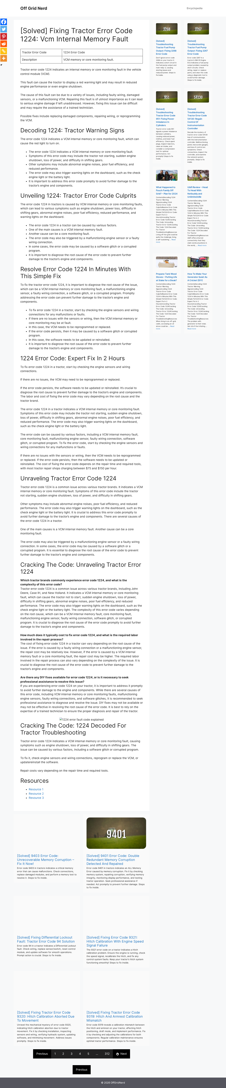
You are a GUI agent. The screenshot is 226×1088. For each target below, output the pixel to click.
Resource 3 (36, 797)
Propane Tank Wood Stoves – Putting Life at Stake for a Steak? (166, 277)
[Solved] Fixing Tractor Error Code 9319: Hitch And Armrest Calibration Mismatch (115, 1016)
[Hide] (1, 65)
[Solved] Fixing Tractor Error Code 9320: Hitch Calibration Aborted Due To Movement (45, 1016)
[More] (3, 58)
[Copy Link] (3, 51)
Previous (42, 1053)
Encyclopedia (194, 8)
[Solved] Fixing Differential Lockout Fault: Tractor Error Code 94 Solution (46, 939)
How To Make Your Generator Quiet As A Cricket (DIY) (197, 277)
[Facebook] (3, 22)
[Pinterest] (3, 36)
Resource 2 (36, 793)
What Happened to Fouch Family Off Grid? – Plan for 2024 (167, 190)
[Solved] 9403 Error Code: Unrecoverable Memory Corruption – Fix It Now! (45, 860)
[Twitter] (3, 29)
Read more (202, 245)
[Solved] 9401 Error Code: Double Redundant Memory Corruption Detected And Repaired (113, 860)
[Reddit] (3, 43)
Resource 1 (36, 789)
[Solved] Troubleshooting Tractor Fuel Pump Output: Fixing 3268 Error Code (166, 47)
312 (107, 1053)
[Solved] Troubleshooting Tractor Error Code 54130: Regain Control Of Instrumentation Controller (197, 119)
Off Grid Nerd (33, 8)
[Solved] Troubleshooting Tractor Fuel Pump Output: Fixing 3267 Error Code (197, 47)
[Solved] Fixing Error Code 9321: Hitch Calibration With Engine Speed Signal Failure (115, 941)
